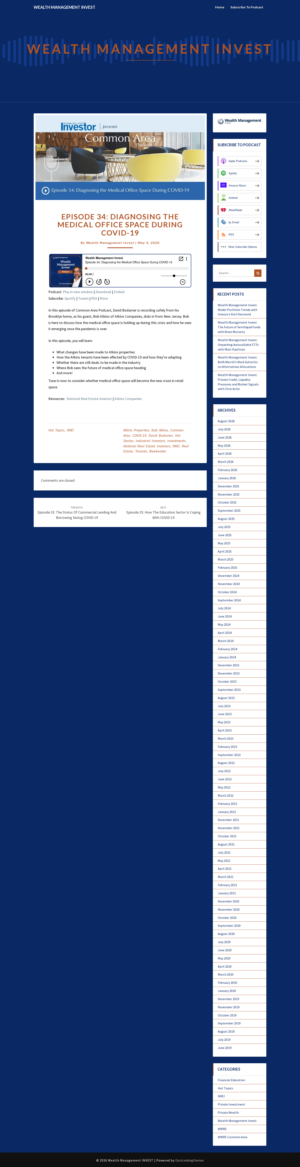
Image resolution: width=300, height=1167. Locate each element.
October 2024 (227, 592)
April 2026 (225, 453)
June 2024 (225, 616)
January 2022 (227, 812)
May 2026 (224, 445)
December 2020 (228, 901)
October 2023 (227, 681)
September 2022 (229, 755)
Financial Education (231, 1080)
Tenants (141, 451)
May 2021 (224, 861)
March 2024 (225, 641)
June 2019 (225, 1048)
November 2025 (229, 494)
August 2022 (226, 763)
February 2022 (227, 804)
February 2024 (227, 649)
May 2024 (224, 624)
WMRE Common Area (232, 1137)
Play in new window (78, 291)
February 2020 (227, 983)
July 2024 (224, 608)
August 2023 (226, 698)
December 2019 (228, 999)
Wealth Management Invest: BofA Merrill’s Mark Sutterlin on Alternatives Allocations (238, 362)
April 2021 (225, 869)
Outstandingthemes (189, 1160)
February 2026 (227, 470)
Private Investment (231, 1104)
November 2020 (229, 909)
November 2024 (229, 584)
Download (103, 291)
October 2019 (227, 1015)
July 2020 (224, 942)
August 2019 (226, 1031)
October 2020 (227, 918)
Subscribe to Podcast (246, 7)
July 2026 (224, 429)
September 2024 (229, 600)
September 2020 (229, 926)
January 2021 (227, 893)
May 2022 (224, 787)
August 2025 (226, 519)
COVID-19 (139, 435)
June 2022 (225, 779)
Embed (119, 291)
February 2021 (227, 885)
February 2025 (227, 567)
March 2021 (225, 877)
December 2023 (228, 665)
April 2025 (225, 551)
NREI (70, 430)
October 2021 (227, 836)
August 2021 (226, 844)
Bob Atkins (159, 430)
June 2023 (225, 714)
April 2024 (225, 633)
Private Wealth (228, 1112)
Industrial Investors (150, 440)
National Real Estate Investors (146, 446)
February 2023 (227, 747)
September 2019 (229, 1023)
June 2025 (225, 535)
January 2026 (227, 478)
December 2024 (228, 576)
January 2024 (227, 657)
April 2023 (225, 730)
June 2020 (225, 950)
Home (219, 7)
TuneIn (83, 298)
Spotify (70, 298)
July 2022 (224, 771)
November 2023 (229, 673)
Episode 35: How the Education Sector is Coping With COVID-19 (163, 513)
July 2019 (224, 1039)
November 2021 (229, 828)
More (104, 298)
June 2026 (225, 437)
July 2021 (224, 852)
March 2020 (225, 974)
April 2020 (225, 966)
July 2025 (224, 527)
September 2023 (229, 690)
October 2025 (227, 502)
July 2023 (224, 706)
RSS (94, 298)
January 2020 (227, 991)
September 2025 (229, 510)
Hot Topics (56, 430)
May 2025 (224, 543)
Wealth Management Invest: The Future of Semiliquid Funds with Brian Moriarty (239, 327)
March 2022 (225, 795)
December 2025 (228, 486)
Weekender (157, 451)
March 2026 (225, 462)
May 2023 (224, 722)
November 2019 (229, 1007)
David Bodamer (161, 435)
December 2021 (228, 820)
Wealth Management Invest (110, 243)
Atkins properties (136, 430)
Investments (176, 440)
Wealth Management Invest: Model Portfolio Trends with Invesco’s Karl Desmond (237, 309)
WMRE (222, 1129)
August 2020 (226, 934)
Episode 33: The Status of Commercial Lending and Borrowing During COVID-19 (77, 513)
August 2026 (226, 421)
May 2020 (224, 958)
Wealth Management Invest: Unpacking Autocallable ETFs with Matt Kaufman (238, 344)
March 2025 (225, 559)
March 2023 (225, 738)
